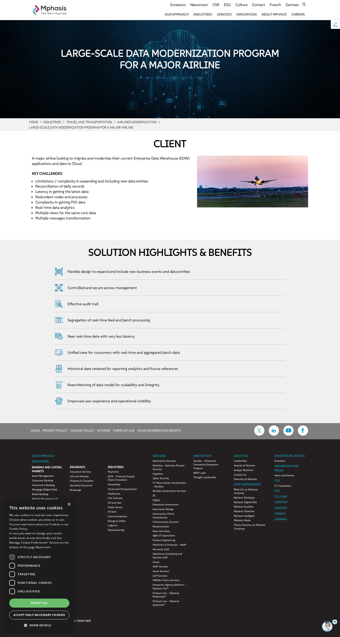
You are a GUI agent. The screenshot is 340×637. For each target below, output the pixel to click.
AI (154, 495)
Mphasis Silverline (244, 511)
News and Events (284, 475)
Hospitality (114, 484)
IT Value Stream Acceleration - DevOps (169, 484)
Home (33, 122)
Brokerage (75, 490)
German (292, 4)
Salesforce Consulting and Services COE (167, 555)
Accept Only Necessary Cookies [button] (39, 615)
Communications (117, 516)
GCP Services (160, 575)
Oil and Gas (114, 502)
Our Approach (177, 14)
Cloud (156, 562)
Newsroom (199, 4)
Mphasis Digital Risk (245, 502)
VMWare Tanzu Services (166, 580)
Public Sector (115, 507)
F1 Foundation (283, 485)
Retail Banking (40, 494)
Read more (43, 547)
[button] (39, 625)
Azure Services (161, 571)
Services (224, 14)
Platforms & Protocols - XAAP (169, 544)
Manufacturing (116, 530)
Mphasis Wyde (242, 520)
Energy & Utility (116, 521)
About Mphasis (274, 14)
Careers (298, 14)
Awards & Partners (244, 465)
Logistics (112, 525)
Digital (156, 500)
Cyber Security (161, 478)
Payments (113, 471)
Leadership (240, 460)
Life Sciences (115, 498)
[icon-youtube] (288, 434)
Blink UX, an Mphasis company (246, 491)
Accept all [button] (39, 603)
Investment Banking (43, 485)
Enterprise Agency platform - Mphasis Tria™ (169, 586)
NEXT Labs (199, 472)
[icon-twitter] (259, 434)
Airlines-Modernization (137, 122)
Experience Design (163, 509)
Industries (202, 14)
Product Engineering (164, 540)
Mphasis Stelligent (244, 515)
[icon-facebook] (303, 434)
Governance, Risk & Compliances (163, 515)
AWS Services (160, 566)
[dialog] (39, 565)
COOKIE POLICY (82, 430)
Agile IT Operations (164, 535)
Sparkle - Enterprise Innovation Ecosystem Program (205, 464)
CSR (216, 4)
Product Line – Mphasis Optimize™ (166, 603)
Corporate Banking (42, 480)
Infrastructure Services (166, 521)
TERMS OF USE (124, 430)
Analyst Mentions (243, 470)
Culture (241, 4)
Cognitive (158, 473)
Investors (178, 4)
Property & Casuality (81, 480)
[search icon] (304, 4)
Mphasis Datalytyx (244, 497)
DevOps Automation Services (169, 490)
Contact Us (240, 474)
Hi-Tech (112, 511)
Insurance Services (80, 471)
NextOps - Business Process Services (169, 467)
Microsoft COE (161, 549)
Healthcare (114, 493)
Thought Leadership (204, 477)
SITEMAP (104, 430)
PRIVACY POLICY (55, 430)
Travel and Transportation (89, 122)
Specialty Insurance (81, 485)
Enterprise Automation (166, 504)
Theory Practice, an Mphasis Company (249, 526)
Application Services (164, 460)
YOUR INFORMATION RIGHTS (159, 430)
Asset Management (43, 475)
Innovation (246, 14)
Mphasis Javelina (243, 506)
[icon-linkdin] (274, 434)
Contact (258, 4)
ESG (227, 4)
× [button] (69, 504)
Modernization (161, 526)
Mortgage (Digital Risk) (44, 489)
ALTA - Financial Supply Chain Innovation (121, 478)
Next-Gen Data (161, 531)
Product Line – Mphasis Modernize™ (166, 594)
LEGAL (35, 430)
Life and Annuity (79, 476)
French (275, 4)
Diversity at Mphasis (245, 479)
